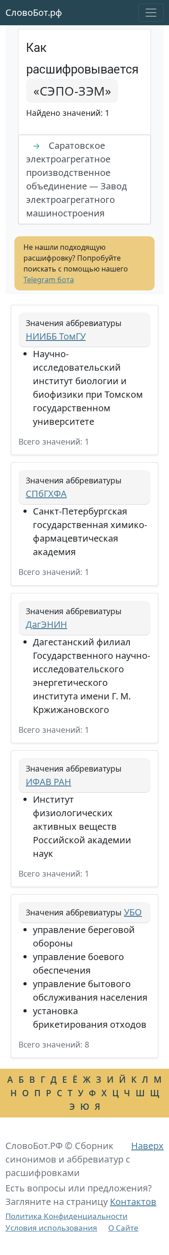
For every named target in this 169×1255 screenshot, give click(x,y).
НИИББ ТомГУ (56, 336)
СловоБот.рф (33, 12)
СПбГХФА (46, 493)
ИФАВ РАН (48, 782)
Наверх (147, 1146)
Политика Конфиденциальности (66, 1216)
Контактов (133, 1201)
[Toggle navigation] (151, 13)
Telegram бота (48, 280)
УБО (133, 912)
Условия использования (51, 1228)
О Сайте (123, 1228)
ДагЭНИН (46, 624)
